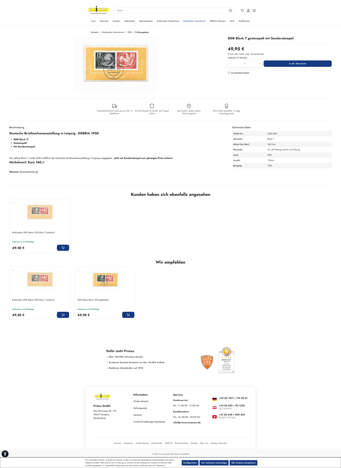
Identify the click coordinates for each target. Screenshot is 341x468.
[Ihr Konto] (248, 10)
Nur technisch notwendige (214, 462)
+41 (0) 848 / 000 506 (232, 414)
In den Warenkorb (297, 63)
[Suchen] (230, 10)
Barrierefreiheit (181, 443)
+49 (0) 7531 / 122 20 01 (233, 398)
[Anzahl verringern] (230, 63)
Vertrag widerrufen (218, 443)
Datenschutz (156, 443)
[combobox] (171, 10)
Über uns (204, 443)
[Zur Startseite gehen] (98, 10)
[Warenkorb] (254, 10)
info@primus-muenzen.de (187, 422)
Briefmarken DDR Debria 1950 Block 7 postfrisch (33, 232)
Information (140, 394)
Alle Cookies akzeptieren (243, 462)
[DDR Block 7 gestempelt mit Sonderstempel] (115, 64)
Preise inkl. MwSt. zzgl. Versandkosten (246, 53)
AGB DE (168, 443)
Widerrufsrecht (140, 401)
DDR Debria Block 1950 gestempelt (93, 299)
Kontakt (194, 443)
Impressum (128, 443)
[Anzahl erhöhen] (259, 63)
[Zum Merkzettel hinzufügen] (13, 203)
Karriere (117, 443)
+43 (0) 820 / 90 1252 (232, 405)
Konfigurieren (190, 462)
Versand (137, 415)
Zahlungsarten (140, 408)
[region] (117, 64)
